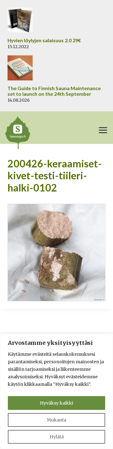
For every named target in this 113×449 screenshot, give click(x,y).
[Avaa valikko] (103, 130)
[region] (56, 391)
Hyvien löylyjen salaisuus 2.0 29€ (44, 40)
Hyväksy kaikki (56, 403)
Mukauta (56, 420)
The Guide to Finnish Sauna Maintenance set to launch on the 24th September (54, 91)
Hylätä (57, 437)
